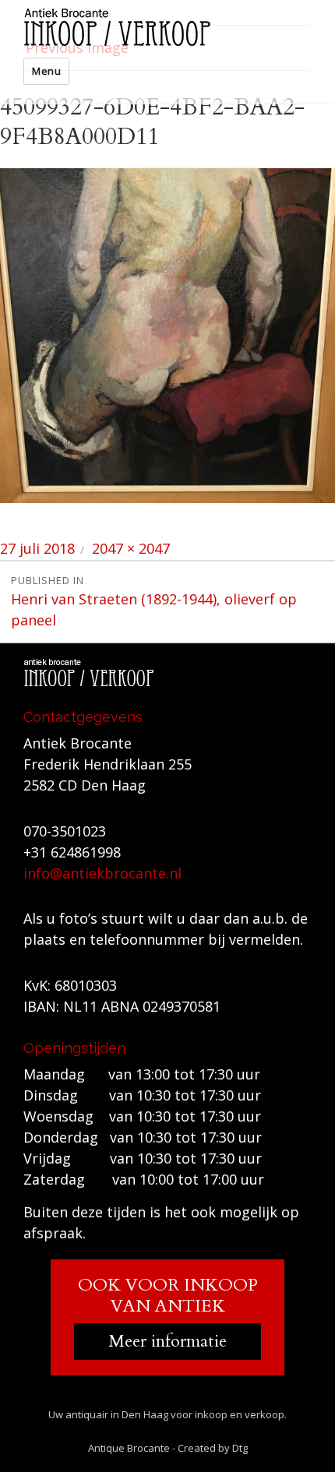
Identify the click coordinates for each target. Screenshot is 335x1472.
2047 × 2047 (131, 548)
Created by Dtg (213, 1448)
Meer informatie (167, 1341)
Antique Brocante (129, 1448)
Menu (46, 71)
